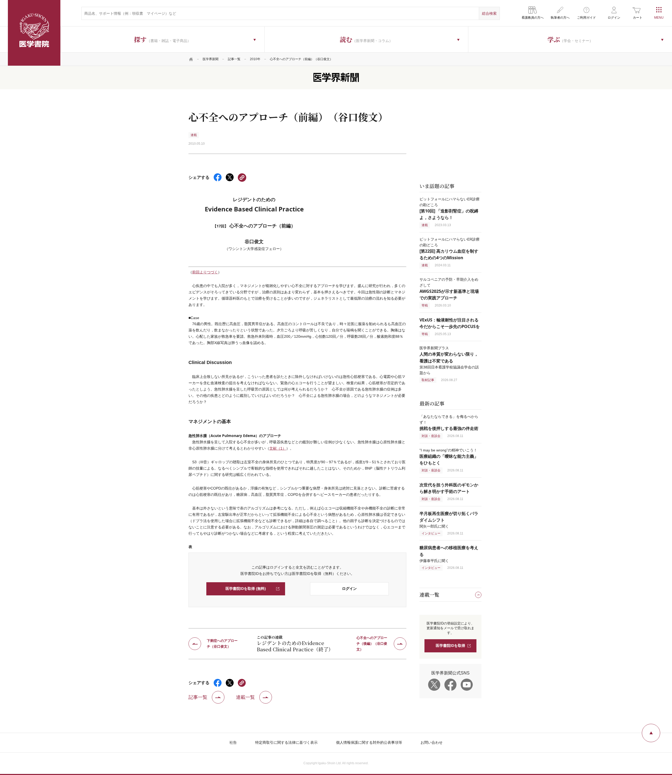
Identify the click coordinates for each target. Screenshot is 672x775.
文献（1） (277, 448)
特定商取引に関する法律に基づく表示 (286, 742)
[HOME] (191, 59)
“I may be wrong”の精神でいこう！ (448, 456)
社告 (233, 742)
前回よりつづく (205, 272)
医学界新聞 (210, 59)
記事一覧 (234, 59)
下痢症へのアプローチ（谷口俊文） (222, 643)
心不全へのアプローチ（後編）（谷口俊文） (371, 643)
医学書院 (34, 33)
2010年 (255, 59)
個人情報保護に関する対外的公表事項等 (369, 742)
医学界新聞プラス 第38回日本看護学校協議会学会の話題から (449, 360)
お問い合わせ (432, 742)
